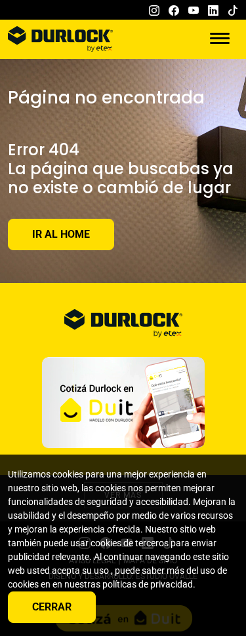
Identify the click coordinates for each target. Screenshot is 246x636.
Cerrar (52, 607)
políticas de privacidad (147, 584)
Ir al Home (61, 234)
